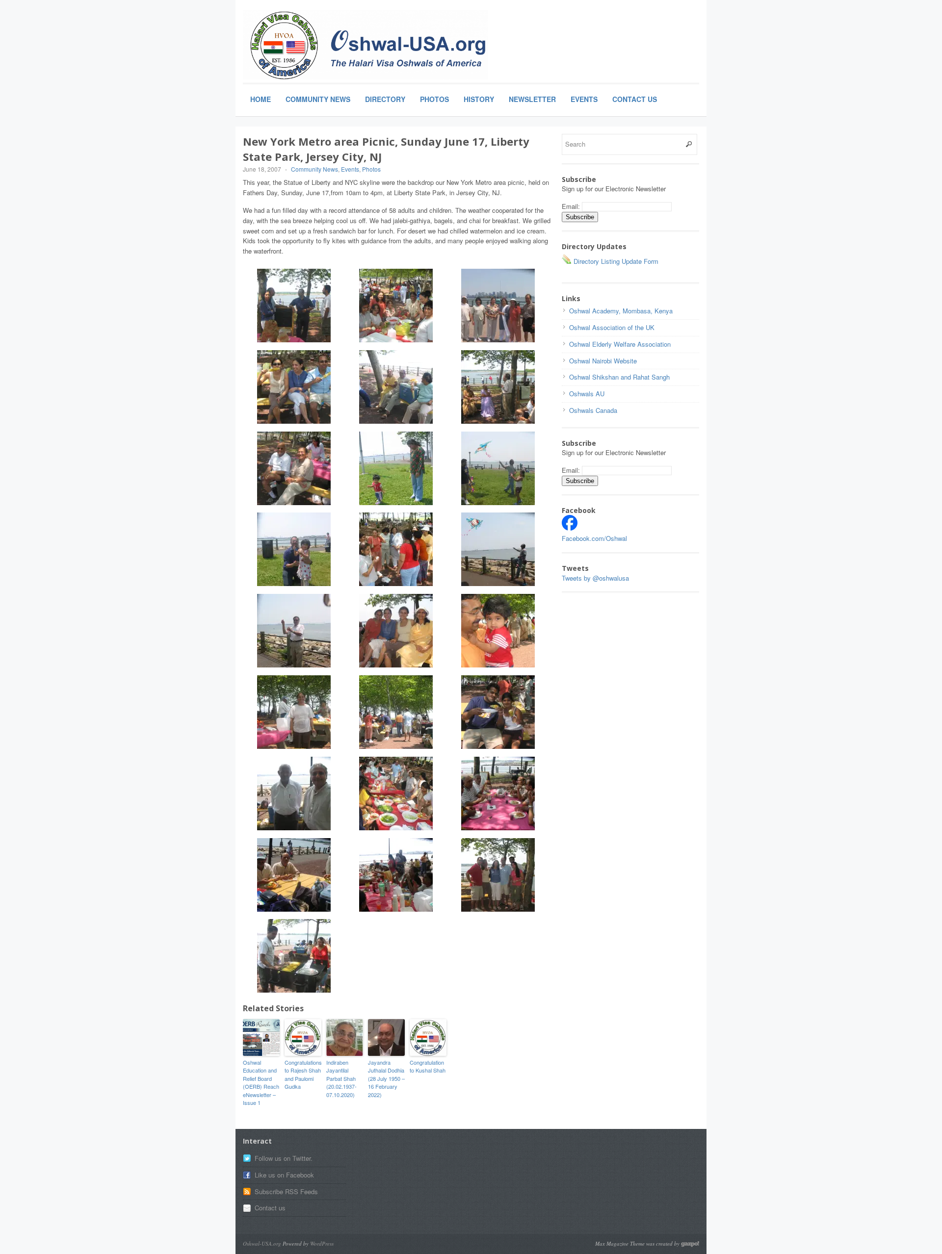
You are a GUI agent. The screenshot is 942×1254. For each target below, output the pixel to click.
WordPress (322, 1243)
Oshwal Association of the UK (611, 327)
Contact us (270, 1207)
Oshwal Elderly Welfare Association (620, 344)
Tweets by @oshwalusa (595, 578)
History (479, 99)
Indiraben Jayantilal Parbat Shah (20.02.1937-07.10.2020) (341, 1078)
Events (584, 99)
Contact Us (634, 99)
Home (260, 99)
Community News (318, 99)
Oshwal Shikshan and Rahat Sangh (619, 377)
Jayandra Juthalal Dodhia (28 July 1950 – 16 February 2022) (386, 1078)
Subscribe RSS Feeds (286, 1191)
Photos (434, 99)
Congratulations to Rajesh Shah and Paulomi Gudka (303, 1074)
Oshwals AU (586, 393)
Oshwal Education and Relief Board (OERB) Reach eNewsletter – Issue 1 (261, 1082)
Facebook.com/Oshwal (594, 538)
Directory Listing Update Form (615, 261)
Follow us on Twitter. (284, 1158)
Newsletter (532, 99)
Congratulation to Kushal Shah (427, 1066)
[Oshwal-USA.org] (365, 44)
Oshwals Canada (593, 410)
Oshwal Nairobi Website (603, 360)
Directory (385, 99)
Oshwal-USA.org (262, 1243)
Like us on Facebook (284, 1174)
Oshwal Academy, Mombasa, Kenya (621, 310)
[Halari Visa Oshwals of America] (569, 528)
